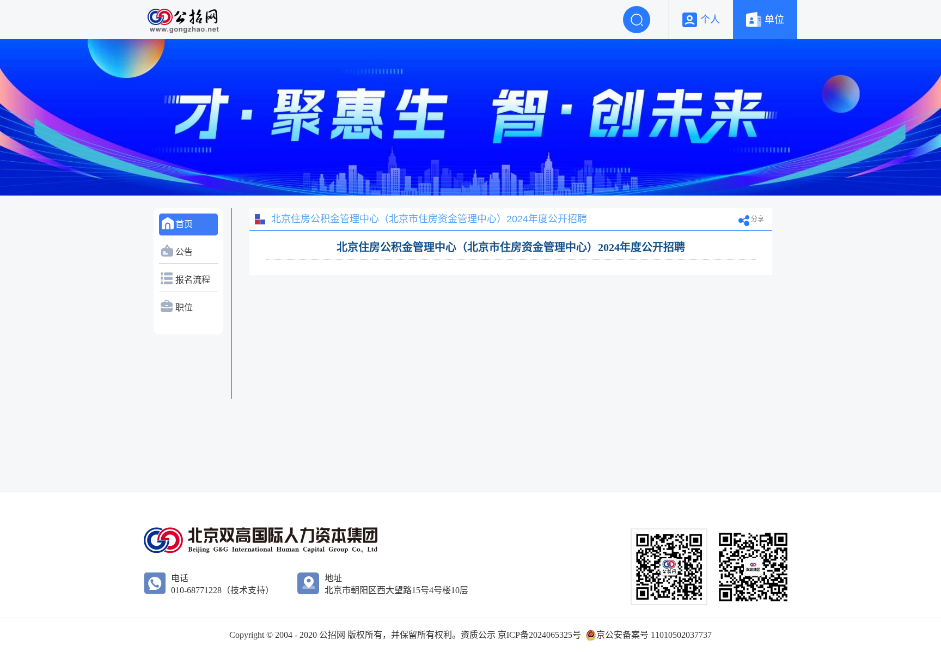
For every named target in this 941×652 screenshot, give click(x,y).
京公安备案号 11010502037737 (654, 634)
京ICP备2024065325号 (539, 634)
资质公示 (479, 634)
